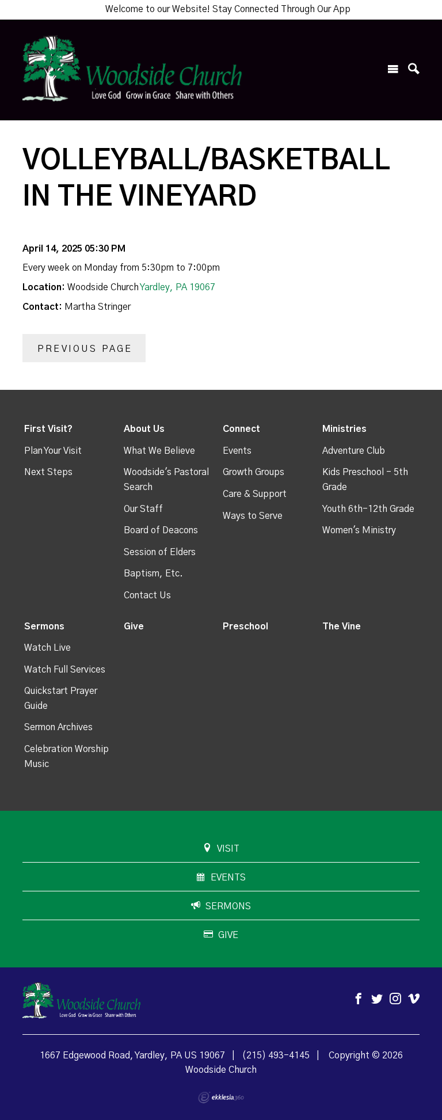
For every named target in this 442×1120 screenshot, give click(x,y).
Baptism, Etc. (153, 573)
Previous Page (85, 349)
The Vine (341, 626)
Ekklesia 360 (221, 1097)
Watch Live (47, 647)
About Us (144, 429)
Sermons (44, 626)
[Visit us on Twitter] (377, 999)
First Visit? (48, 429)
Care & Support (255, 494)
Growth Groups (253, 472)
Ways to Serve (253, 516)
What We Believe (159, 450)
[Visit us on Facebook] (358, 999)
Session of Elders (160, 552)
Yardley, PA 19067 (177, 287)
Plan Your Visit (53, 450)
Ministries (344, 429)
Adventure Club (353, 450)
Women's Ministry (359, 530)
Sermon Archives (58, 727)
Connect (241, 429)
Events (237, 450)
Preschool (245, 626)
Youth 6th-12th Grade (368, 509)
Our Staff (143, 509)
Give (134, 626)
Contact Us (147, 595)
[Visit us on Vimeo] (414, 999)
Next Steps (48, 472)
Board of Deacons (161, 530)
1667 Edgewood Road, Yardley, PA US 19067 (132, 1055)
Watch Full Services (64, 669)
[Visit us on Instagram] (395, 999)
